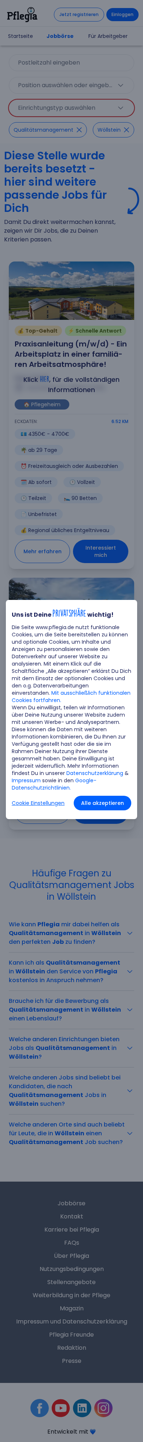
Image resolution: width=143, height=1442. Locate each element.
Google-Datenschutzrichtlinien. (54, 784)
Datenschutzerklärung (94, 773)
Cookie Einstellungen (38, 803)
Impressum (26, 780)
